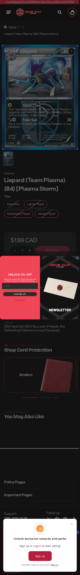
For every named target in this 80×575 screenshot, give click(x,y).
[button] (8, 12)
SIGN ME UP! (18, 294)
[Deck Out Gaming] (28, 12)
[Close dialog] (76, 258)
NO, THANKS (18, 300)
